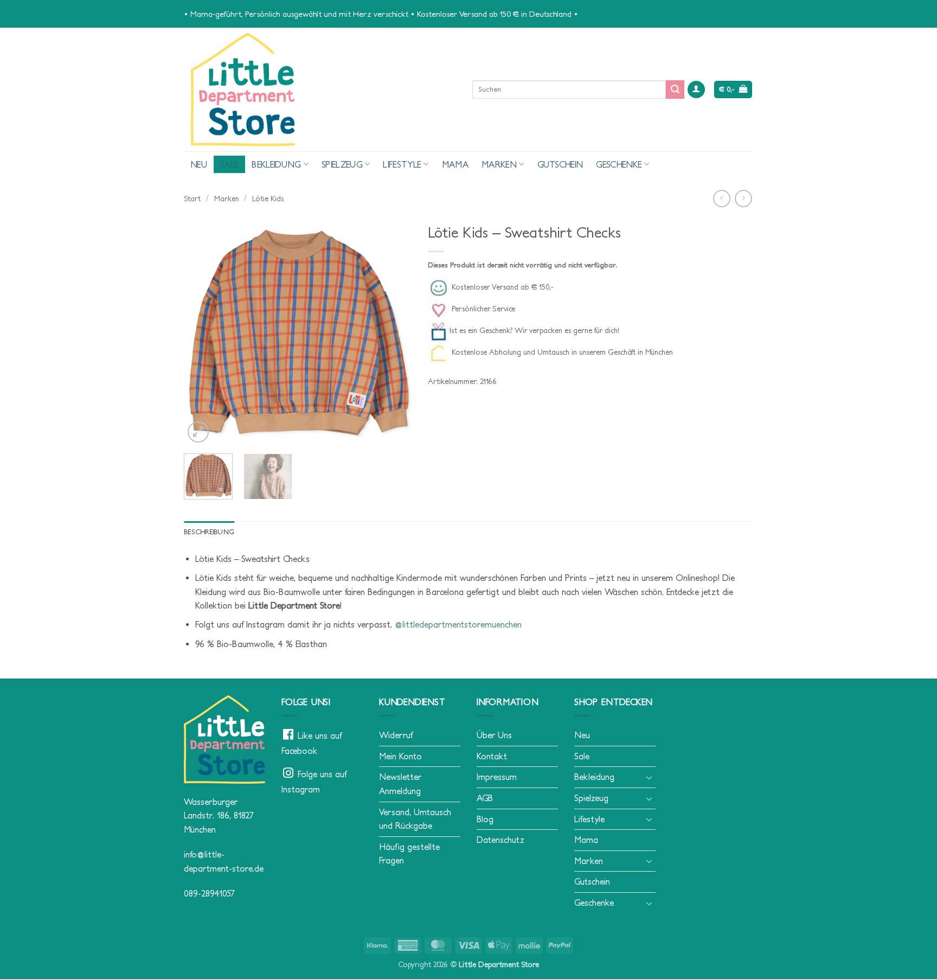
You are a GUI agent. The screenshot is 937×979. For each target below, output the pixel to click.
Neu (198, 164)
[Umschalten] (649, 777)
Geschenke (619, 164)
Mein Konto (400, 756)
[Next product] (721, 198)
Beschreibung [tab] (209, 532)
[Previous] (202, 331)
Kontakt (492, 756)
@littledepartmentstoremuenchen (458, 624)
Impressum (497, 777)
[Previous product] (743, 198)
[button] (696, 90)
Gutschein (560, 164)
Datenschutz (500, 839)
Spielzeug (342, 164)
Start (192, 198)
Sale (229, 164)
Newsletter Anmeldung (400, 784)
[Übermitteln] (675, 89)
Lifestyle (402, 164)
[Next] (393, 331)
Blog (485, 819)
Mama (455, 164)
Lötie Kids (268, 198)
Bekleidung (276, 164)
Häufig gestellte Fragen (409, 854)
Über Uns (494, 735)
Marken (499, 164)
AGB (485, 798)
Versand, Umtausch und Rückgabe (415, 819)
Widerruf (396, 735)
